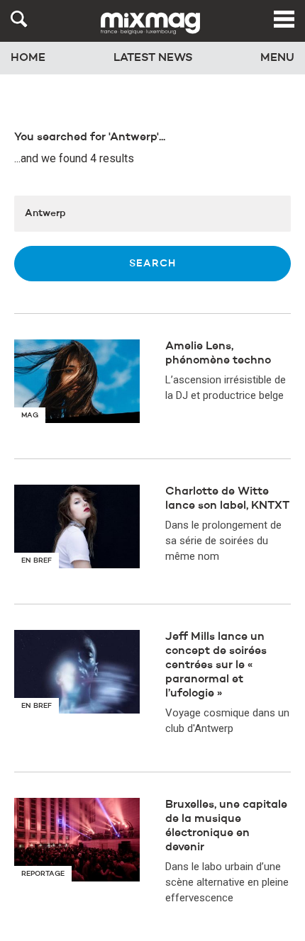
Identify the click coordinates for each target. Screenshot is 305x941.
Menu (277, 58)
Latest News (153, 58)
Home (28, 58)
